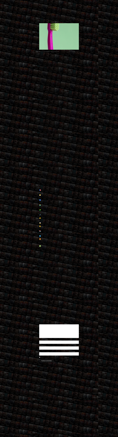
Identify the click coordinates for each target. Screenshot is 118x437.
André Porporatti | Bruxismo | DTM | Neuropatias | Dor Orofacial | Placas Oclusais (54, 410)
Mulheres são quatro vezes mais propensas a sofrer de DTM (38, 389)
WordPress (98, 433)
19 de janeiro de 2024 (96, 385)
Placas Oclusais (54, 288)
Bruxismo (55, 51)
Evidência (47, 288)
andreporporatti (46, 51)
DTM (58, 51)
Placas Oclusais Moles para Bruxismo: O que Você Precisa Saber (82, 300)
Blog (52, 51)
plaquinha (60, 288)
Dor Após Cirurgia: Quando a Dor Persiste (30, 300)
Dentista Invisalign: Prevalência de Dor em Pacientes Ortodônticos (41, 393)
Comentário (41, 323)
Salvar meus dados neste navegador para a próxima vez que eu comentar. (54, 357)
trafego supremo (96, 4)
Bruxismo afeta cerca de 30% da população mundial (36, 385)
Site (40, 351)
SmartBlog (97, 2)
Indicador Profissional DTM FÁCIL (85, 2)
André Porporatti (72, 2)
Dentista (63, 152)
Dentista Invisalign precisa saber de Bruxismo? (34, 397)
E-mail (40, 345)
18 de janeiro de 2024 (96, 393)
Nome (40, 339)
